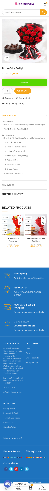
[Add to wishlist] (20, 218)
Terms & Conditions (11, 418)
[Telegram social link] (23, 103)
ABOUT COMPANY (11, 343)
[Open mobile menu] (3, 4)
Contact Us (8, 422)
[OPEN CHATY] (7, 484)
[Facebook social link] (9, 103)
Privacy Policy (9, 408)
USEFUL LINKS (32, 343)
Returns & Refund (10, 413)
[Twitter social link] (13, 103)
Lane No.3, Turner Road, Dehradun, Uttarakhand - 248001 (13, 380)
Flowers (29, 353)
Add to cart (22, 91)
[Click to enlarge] (7, 58)
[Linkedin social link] (20, 103)
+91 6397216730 (9, 387)
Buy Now (24, 82)
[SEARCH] (43, 12)
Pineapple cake (32, 362)
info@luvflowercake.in (12, 392)
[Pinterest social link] (16, 103)
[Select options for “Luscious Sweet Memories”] (20, 222)
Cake (28, 348)
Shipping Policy (9, 427)
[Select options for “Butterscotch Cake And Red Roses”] (43, 222)
